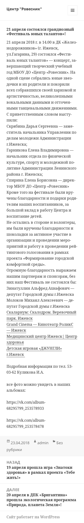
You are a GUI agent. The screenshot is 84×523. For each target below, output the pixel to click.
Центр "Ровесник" (24, 8)
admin (43, 442)
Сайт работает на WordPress (33, 516)
